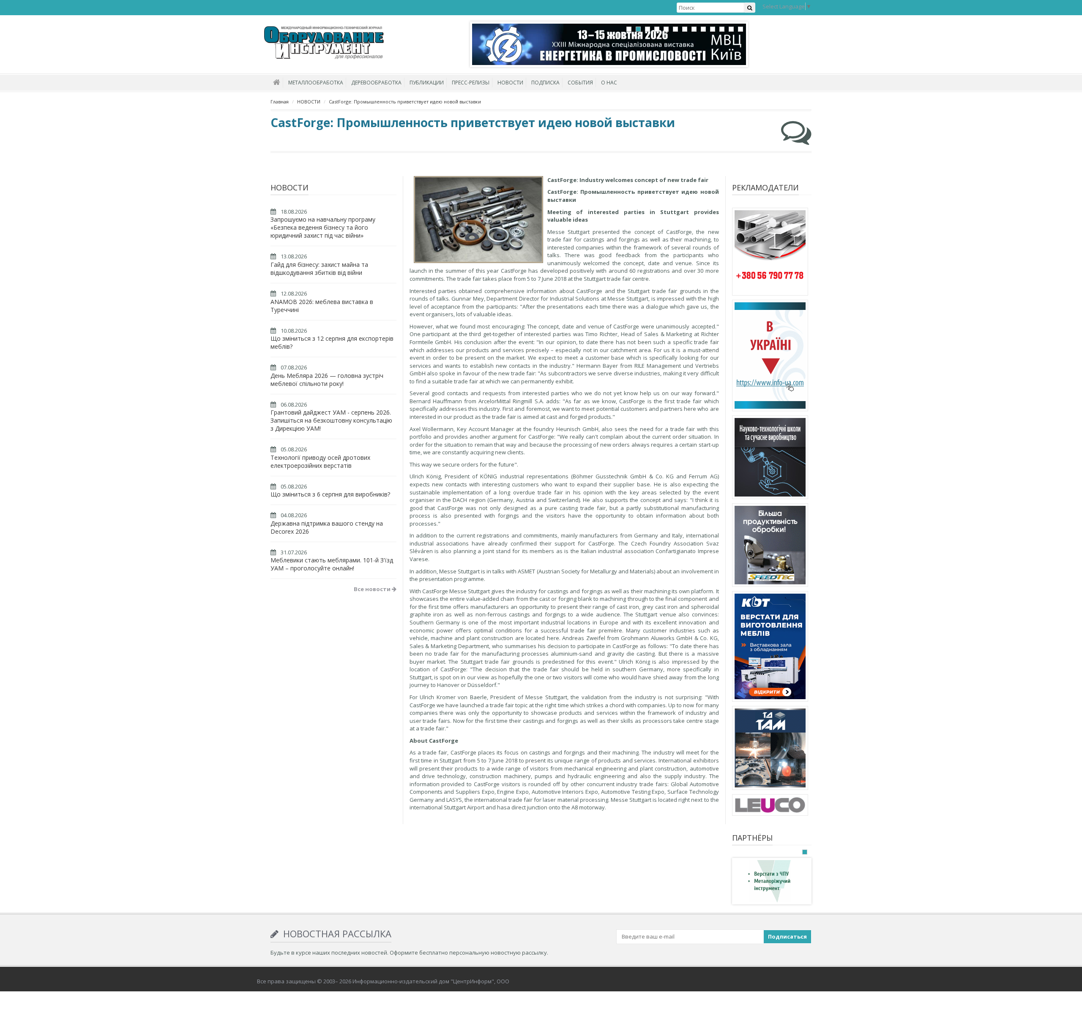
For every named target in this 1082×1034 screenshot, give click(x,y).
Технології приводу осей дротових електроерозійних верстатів (320, 461)
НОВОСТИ (510, 82)
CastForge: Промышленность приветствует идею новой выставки (405, 101)
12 (731, 29)
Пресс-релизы (470, 82)
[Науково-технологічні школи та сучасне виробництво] (770, 458)
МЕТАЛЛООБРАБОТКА (315, 82)
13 (740, 29)
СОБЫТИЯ (580, 82)
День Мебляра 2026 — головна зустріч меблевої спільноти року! (326, 380)
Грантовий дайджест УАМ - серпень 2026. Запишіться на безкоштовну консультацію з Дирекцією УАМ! (331, 420)
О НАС (609, 82)
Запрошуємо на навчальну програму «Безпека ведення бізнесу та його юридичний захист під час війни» (322, 227)
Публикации (427, 82)
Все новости (373, 589)
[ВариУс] (770, 881)
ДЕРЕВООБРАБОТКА (376, 82)
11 (721, 29)
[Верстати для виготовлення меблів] (770, 647)
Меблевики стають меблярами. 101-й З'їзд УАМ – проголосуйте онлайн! (331, 564)
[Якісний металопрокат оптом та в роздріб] (770, 253)
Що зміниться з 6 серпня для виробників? (330, 494)
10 (712, 29)
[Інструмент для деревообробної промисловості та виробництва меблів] (770, 806)
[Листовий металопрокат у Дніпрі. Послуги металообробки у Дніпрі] (770, 749)
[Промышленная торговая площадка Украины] (770, 357)
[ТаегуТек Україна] (770, 546)
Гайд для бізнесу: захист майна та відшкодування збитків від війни (319, 269)
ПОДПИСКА (545, 82)
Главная (279, 101)
